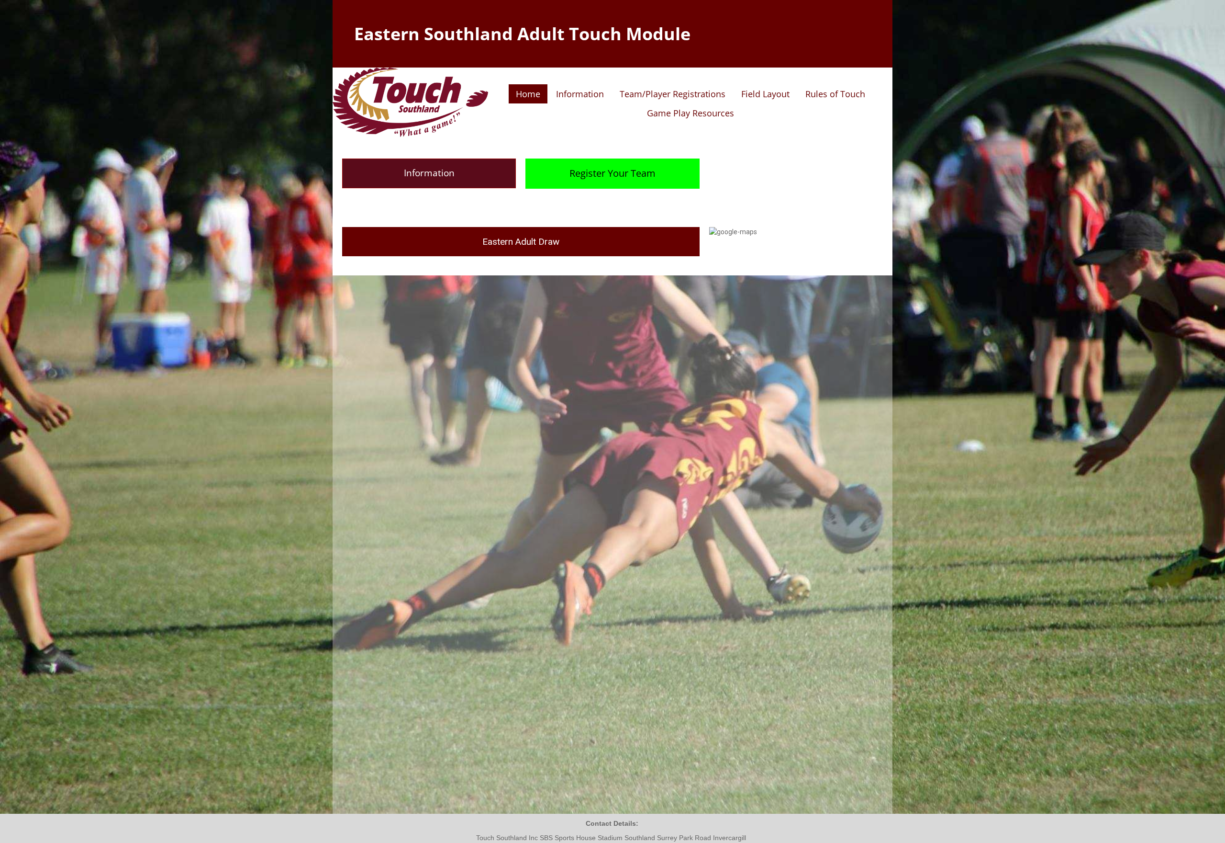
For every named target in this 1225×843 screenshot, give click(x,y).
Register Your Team (612, 173)
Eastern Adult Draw (520, 241)
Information (429, 173)
